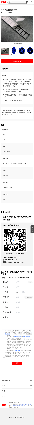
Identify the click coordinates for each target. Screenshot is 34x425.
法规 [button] (3, 391)
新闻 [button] (3, 386)
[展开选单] (31, 2)
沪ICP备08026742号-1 (26, 404)
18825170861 (12, 260)
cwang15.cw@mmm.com (16, 262)
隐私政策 (16, 402)
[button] (5, 51)
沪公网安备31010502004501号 (18, 406)
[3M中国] (3, 2)
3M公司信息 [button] (6, 380)
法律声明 (11, 402)
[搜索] (27, 2)
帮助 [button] (3, 396)
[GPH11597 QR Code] (17, 240)
